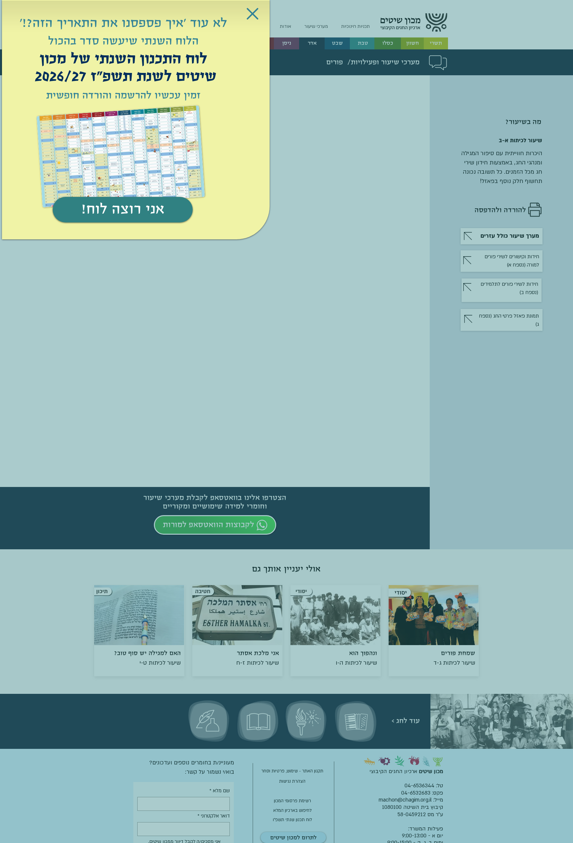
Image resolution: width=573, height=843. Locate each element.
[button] (252, 14)
